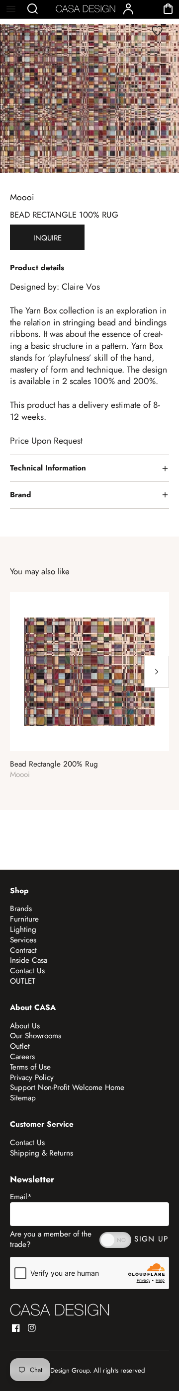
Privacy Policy (32, 1077)
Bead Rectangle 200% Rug (54, 764)
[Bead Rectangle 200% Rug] (89, 671)
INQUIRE (47, 237)
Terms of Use (30, 1067)
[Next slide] (156, 672)
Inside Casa (28, 960)
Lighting (23, 929)
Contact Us (27, 970)
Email (21, 1196)
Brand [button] (20, 494)
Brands (21, 908)
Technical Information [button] (48, 468)
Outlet (20, 1046)
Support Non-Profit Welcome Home (67, 1087)
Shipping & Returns (41, 1153)
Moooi (22, 197)
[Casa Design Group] (59, 1310)
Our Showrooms (35, 1035)
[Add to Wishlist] (157, 31)
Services (23, 939)
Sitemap (23, 1097)
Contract (23, 950)
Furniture (24, 919)
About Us (25, 1025)
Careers (22, 1056)
